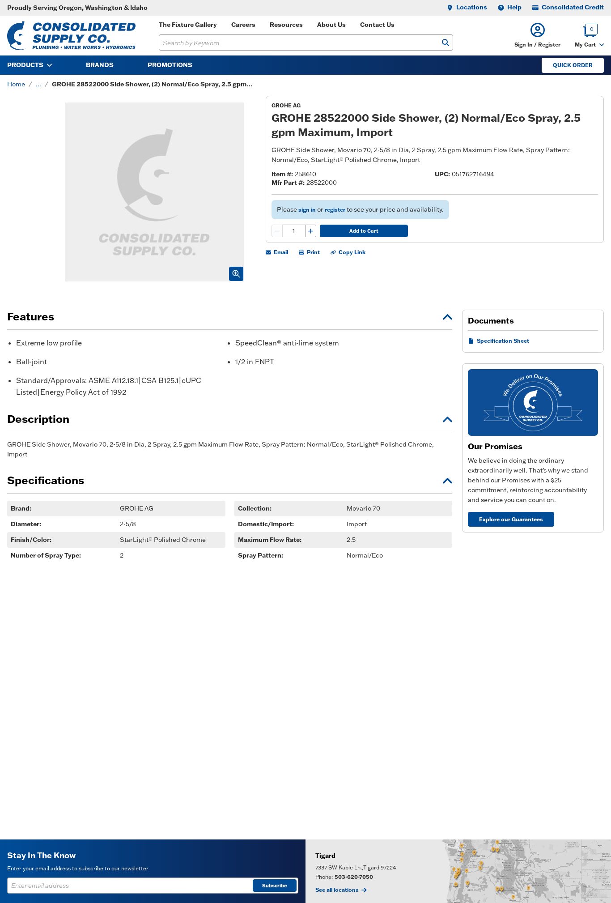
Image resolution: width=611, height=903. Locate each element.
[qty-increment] (310, 231)
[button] (537, 35)
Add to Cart (363, 231)
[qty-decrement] (277, 231)
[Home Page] (71, 35)
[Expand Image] (236, 274)
